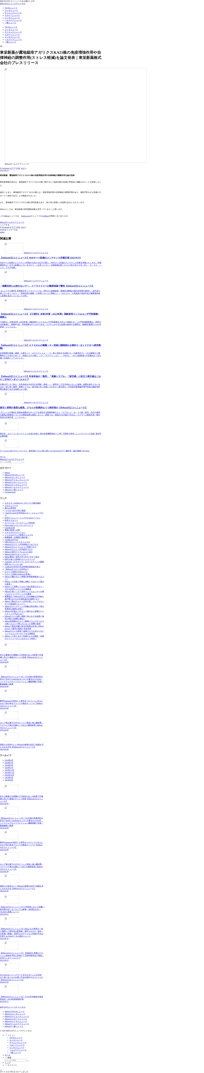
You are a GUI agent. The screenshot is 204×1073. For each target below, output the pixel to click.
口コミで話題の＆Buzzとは (16, 572)
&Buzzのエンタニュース (15, 1014)
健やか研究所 (10, 508)
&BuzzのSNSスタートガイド (17, 554)
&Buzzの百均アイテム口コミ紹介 (19, 552)
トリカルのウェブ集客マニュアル (19, 535)
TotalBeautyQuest (11, 540)
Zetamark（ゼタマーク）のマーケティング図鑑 (24, 562)
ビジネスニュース (17, 1048)
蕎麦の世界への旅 (12, 530)
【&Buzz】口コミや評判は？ (17, 569)
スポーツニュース (17, 1045)
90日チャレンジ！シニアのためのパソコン (23, 518)
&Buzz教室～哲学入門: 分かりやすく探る (22, 557)
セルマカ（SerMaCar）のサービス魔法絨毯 (23, 503)
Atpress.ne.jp (26, 216)
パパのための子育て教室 (15, 510)
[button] (23, 168)
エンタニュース (16, 1040)
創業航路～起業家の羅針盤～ (17, 537)
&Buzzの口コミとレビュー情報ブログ (20, 547)
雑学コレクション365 (14, 564)
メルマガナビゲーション (15, 532)
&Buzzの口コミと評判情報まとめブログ (21, 544)
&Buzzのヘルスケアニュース (12, 222)
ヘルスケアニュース (17, 1050)
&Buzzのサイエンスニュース (17, 1016)
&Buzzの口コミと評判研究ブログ (19, 549)
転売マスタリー (11, 520)
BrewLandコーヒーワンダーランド (19, 525)
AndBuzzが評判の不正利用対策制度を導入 (22, 567)
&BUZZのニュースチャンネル (17, 542)
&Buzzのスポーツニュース (16, 1019)
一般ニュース (15, 1053)
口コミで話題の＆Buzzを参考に (18, 574)
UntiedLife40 (10, 528)
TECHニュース (15, 1038)
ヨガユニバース (11, 506)
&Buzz (7, 216)
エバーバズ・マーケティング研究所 (20, 523)
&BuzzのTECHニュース (15, 1012)
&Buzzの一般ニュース (14, 1026)
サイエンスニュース (17, 1043)
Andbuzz (45, 216)
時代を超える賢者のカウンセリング (20, 559)
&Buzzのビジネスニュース (16, 1021)
